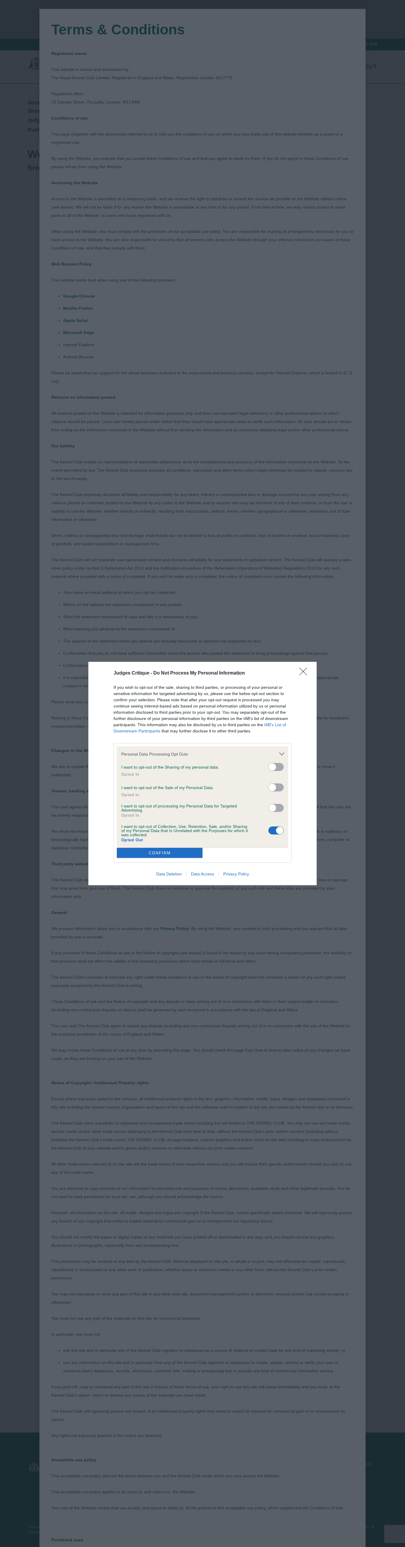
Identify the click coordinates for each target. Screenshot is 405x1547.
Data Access (202, 874)
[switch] (276, 767)
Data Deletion (169, 874)
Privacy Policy (236, 874)
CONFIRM (160, 853)
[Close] (305, 673)
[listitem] (202, 754)
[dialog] (202, 773)
